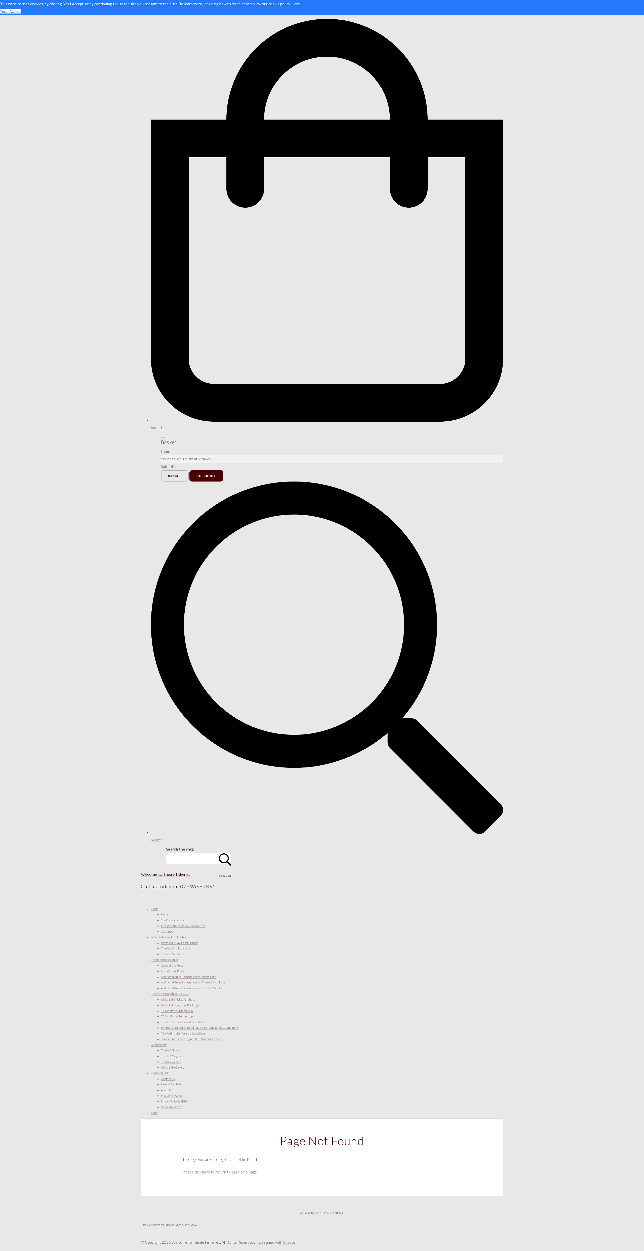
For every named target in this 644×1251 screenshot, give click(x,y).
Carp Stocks (168, 931)
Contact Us (168, 1078)
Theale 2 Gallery (171, 1061)
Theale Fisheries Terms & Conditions (183, 1022)
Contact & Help (160, 1073)
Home (154, 908)
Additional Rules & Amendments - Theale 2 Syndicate (193, 988)
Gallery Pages (159, 1044)
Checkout (206, 476)
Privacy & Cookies (171, 1107)
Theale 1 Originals (172, 1056)
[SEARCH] (225, 858)
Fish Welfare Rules (172, 971)
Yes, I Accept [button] (10, 11)
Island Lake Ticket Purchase (178, 999)
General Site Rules (172, 965)
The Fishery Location (174, 920)
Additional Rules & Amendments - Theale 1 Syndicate (193, 982)
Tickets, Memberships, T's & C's (170, 993)
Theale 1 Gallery (171, 1050)
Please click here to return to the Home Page (219, 1172)
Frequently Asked (171, 1095)
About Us (166, 1090)
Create (289, 1242)
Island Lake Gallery (172, 1067)
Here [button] (296, 4)
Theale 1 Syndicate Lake (175, 948)
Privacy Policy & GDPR (174, 1101)
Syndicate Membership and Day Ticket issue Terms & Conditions (199, 1027)
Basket (175, 476)
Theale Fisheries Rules (164, 959)
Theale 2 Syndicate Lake (175, 954)
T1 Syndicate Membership (177, 1010)
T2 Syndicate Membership (177, 1016)
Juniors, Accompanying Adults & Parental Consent (191, 1039)
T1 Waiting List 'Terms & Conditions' (183, 1033)
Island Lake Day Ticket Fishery (169, 937)
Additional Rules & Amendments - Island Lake (188, 976)
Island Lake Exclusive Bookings (180, 1005)
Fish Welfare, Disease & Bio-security (183, 925)
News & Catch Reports (174, 1084)
